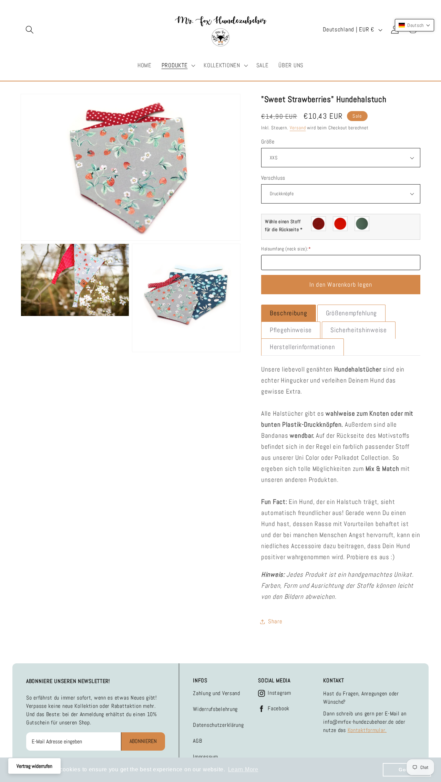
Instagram (279, 693)
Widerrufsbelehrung (215, 709)
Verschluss (273, 178)
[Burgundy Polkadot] (319, 224)
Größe (267, 141)
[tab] (288, 313)
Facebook (278, 708)
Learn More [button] (243, 769)
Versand (298, 128)
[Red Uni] (340, 224)
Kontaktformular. (367, 730)
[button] (30, 30)
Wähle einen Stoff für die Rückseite (284, 225)
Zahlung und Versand (216, 693)
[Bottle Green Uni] (362, 224)
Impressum (205, 756)
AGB (197, 740)
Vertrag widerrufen (34, 766)
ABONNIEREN (143, 741)
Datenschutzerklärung (218, 725)
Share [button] (275, 621)
